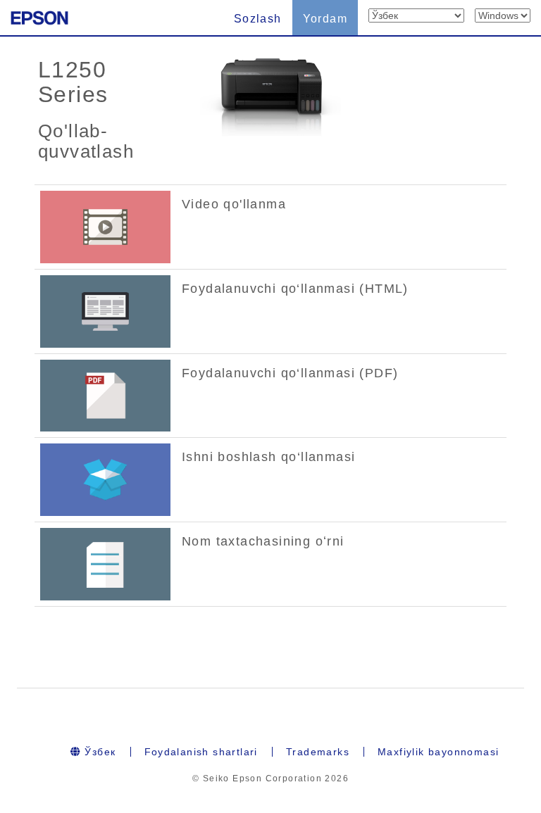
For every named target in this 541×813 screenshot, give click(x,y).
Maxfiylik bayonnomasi (438, 751)
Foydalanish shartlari (201, 751)
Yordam (325, 19)
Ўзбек (98, 751)
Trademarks (317, 751)
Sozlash (258, 19)
